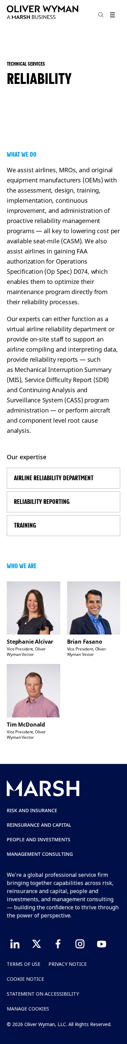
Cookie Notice (25, 979)
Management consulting (40, 854)
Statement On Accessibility (43, 994)
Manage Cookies (28, 1008)
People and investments (38, 839)
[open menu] (112, 14)
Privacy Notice (67, 964)
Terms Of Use (23, 964)
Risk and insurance (32, 810)
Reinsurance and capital (39, 825)
